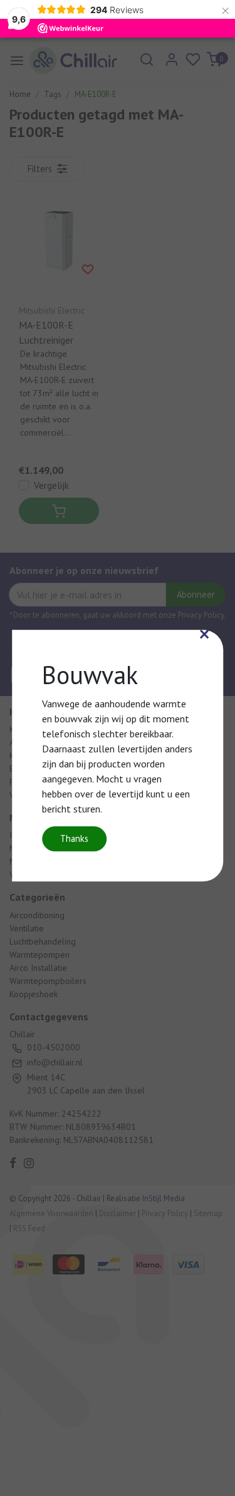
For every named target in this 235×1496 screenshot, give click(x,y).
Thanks (74, 838)
